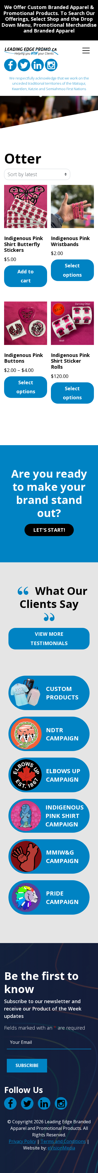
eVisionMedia (61, 1148)
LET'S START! (49, 530)
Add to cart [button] (25, 276)
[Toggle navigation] (86, 50)
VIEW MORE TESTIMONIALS (49, 638)
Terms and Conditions (63, 1141)
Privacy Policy (22, 1141)
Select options (72, 270)
